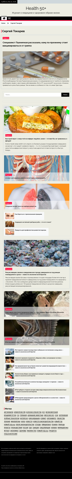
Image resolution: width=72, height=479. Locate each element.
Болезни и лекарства (34, 412)
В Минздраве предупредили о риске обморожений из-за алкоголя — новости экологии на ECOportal (40, 398)
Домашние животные (35, 415)
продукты (53, 430)
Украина (54, 427)
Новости (6, 38)
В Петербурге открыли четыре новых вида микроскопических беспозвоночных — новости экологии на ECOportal (40, 390)
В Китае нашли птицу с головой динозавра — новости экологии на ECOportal (30, 342)
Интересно (24, 418)
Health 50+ (36, 8)
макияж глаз (31, 430)
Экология (9, 269)
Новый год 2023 (9, 424)
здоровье (22, 430)
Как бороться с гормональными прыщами (28, 214)
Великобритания (52, 412)
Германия (23, 415)
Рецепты (9, 135)
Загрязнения (63, 415)
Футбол (6, 430)
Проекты (7, 427)
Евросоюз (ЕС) (49, 415)
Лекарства (61, 418)
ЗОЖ (56, 415)
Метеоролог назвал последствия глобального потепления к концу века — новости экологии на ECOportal (39, 351)
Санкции (36, 427)
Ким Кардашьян (34, 418)
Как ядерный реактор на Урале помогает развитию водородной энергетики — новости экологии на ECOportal (40, 366)
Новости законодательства (43, 421)
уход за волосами (10, 434)
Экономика (14, 430)
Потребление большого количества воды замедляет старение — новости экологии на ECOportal (39, 382)
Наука (23, 421)
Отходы (38, 424)
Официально (46, 424)
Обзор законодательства (25, 424)
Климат (43, 418)
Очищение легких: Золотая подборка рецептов (20, 206)
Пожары (55, 424)
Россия (25, 427)
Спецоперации (45, 427)
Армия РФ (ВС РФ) (19, 412)
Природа (61, 424)
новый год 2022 (42, 430)
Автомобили (8, 412)
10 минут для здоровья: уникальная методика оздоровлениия (25, 178)
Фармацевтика (63, 427)
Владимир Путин (10, 415)
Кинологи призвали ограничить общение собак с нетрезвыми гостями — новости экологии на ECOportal (38, 359)
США (30, 427)
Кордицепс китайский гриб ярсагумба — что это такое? (33, 222)
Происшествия (16, 427)
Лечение (7, 421)
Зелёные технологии (11, 418)
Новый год (58, 421)
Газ (18, 415)
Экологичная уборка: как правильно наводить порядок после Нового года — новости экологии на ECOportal (39, 374)
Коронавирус (51, 418)
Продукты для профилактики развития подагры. (30, 230)
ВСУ (43, 412)
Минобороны (15, 421)
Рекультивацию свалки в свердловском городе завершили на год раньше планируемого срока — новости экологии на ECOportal (32, 273)
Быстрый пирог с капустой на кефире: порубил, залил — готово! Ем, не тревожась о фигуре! (36, 140)
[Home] (4, 18)
